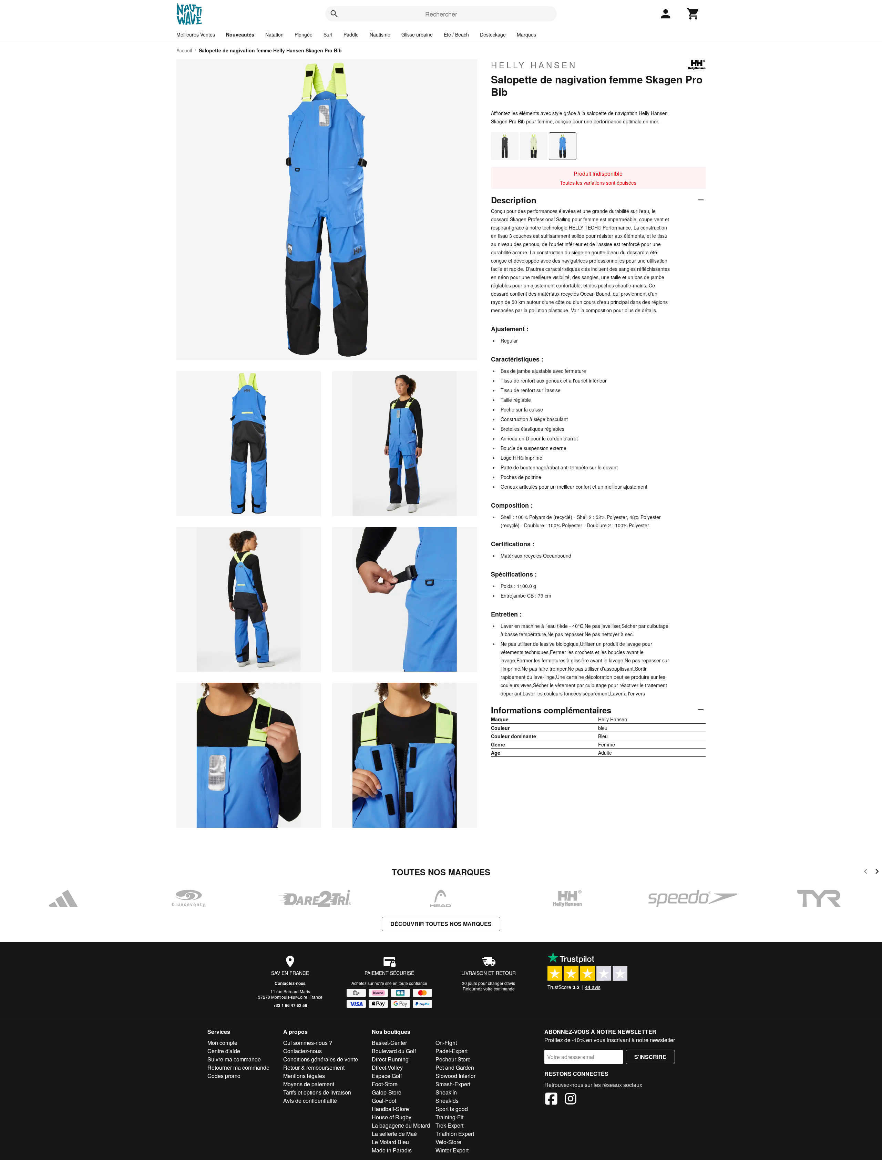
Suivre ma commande (234, 1059)
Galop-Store (386, 1092)
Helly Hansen (534, 64)
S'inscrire (650, 1057)
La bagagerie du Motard (401, 1125)
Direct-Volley (387, 1067)
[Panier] (693, 14)
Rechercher (441, 13)
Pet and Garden (454, 1067)
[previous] (866, 872)
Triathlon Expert (454, 1134)
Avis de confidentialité (310, 1101)
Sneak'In (446, 1092)
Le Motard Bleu (390, 1142)
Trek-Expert (449, 1125)
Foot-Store (385, 1084)
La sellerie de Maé (394, 1134)
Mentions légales (304, 1076)
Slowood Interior (455, 1076)
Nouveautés (240, 34)
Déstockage (493, 34)
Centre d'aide (223, 1051)
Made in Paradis (392, 1150)
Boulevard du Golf (394, 1051)
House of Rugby (391, 1117)
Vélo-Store (448, 1142)
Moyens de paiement (308, 1084)
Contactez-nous (290, 983)
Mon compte (222, 1043)
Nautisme (380, 34)
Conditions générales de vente (320, 1059)
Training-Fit (449, 1117)
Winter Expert (452, 1150)
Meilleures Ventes (195, 34)
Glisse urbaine (417, 34)
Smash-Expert (452, 1084)
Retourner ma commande (238, 1067)
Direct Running (390, 1059)
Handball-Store (390, 1109)
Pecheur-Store (453, 1059)
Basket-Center (389, 1043)
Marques (526, 34)
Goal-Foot (384, 1101)
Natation (274, 34)
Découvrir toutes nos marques (441, 924)
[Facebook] (551, 1100)
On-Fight (446, 1043)
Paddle (351, 34)
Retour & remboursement (314, 1067)
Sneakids (447, 1101)
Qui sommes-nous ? (307, 1043)
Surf (328, 34)
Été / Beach (456, 34)
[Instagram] (570, 1100)
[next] (877, 872)
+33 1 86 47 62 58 (290, 1005)
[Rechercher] (334, 13)
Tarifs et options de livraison (317, 1092)
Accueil (184, 50)
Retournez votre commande (489, 988)
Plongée (303, 34)
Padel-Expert (451, 1051)
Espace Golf (387, 1076)
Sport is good (451, 1109)
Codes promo (223, 1076)
